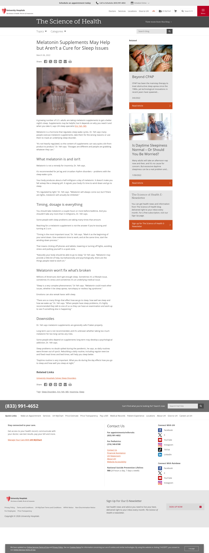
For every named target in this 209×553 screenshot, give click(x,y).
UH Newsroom (114, 456)
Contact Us (112, 450)
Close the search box (196, 11)
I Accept (192, 548)
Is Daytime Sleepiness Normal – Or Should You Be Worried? (149, 149)
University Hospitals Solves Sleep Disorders (56, 378)
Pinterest (55, 61)
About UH (111, 459)
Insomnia (74, 391)
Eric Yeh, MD (80, 126)
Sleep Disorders (49, 391)
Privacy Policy (58, 547)
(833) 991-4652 (21, 406)
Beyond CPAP (143, 76)
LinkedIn (60, 61)
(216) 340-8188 (114, 444)
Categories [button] (57, 31)
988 (108, 470)
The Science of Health (68, 21)
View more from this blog (157, 22)
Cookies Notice (75, 547)
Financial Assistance (116, 453)
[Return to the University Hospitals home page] (17, 11)
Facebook (45, 61)
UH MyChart (166, 11)
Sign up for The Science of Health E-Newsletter (148, 225)
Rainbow (153, 11)
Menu (203, 13)
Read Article (137, 105)
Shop (175, 11)
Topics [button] (40, 31)
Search (170, 31)
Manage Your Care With (25, 440)
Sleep (81, 391)
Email (65, 61)
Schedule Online (140, 3)
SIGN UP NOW (175, 506)
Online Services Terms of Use (38, 547)
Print (70, 61)
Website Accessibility (116, 461)
